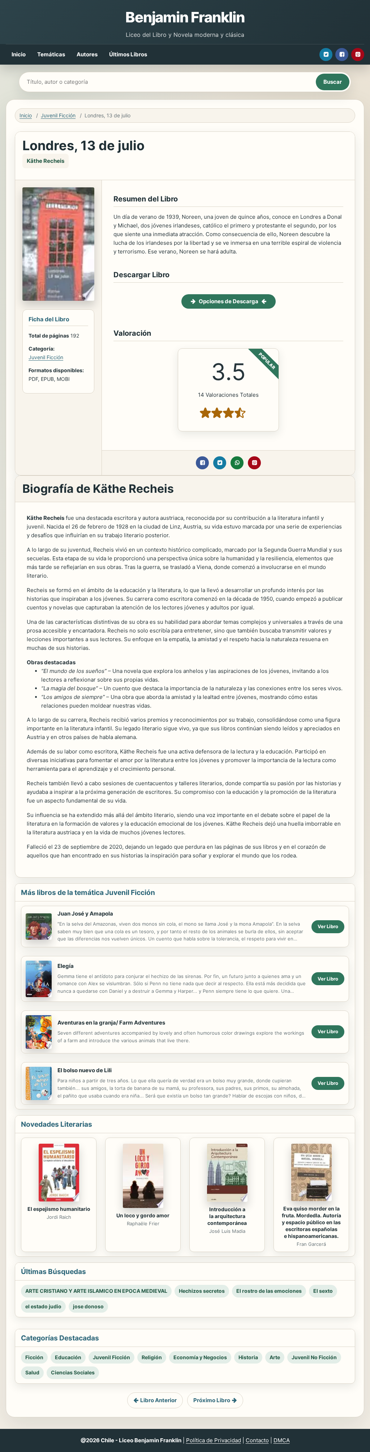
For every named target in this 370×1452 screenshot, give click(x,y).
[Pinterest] (357, 54)
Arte (275, 1357)
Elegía (65, 965)
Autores (87, 54)
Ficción (34, 1357)
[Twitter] (325, 54)
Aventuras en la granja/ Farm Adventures (111, 1022)
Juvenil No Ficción (314, 1357)
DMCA (282, 1440)
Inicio (19, 54)
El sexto (323, 1291)
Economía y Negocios (200, 1357)
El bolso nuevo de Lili (84, 1070)
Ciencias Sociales (73, 1372)
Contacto (257, 1440)
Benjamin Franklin (185, 17)
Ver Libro (328, 926)
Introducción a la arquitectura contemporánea (227, 1216)
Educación (68, 1357)
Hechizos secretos (202, 1291)
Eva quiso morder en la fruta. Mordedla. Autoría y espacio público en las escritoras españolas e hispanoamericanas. (311, 1222)
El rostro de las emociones (269, 1291)
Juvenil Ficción (58, 115)
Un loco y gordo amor (142, 1215)
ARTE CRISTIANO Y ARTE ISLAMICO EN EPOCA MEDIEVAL (96, 1291)
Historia (248, 1357)
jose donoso (88, 1306)
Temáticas (51, 54)
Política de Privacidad (213, 1440)
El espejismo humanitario (58, 1209)
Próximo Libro (211, 1400)
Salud (32, 1372)
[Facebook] (341, 54)
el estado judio (43, 1306)
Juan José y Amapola (85, 913)
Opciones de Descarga (228, 301)
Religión (152, 1357)
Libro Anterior (158, 1400)
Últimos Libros (128, 54)
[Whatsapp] (237, 462)
